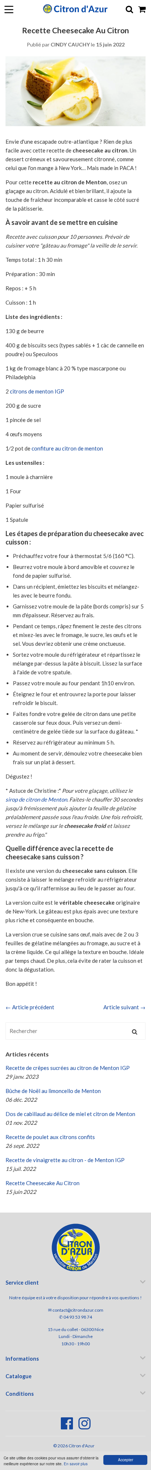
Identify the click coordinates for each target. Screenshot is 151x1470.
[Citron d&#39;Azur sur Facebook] (67, 1427)
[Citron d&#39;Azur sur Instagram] (84, 1427)
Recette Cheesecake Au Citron (42, 1183)
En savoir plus (76, 1463)
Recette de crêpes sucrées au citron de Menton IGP (67, 1067)
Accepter (125, 1459)
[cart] (142, 9)
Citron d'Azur (82, 1445)
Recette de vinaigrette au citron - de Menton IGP (65, 1160)
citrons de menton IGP (37, 391)
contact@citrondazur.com (77, 1310)
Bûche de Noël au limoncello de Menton (53, 1091)
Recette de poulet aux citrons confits (50, 1137)
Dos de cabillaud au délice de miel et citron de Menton (70, 1114)
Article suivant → (124, 1007)
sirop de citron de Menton (36, 799)
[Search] (134, 1031)
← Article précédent (29, 1007)
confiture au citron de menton (67, 448)
